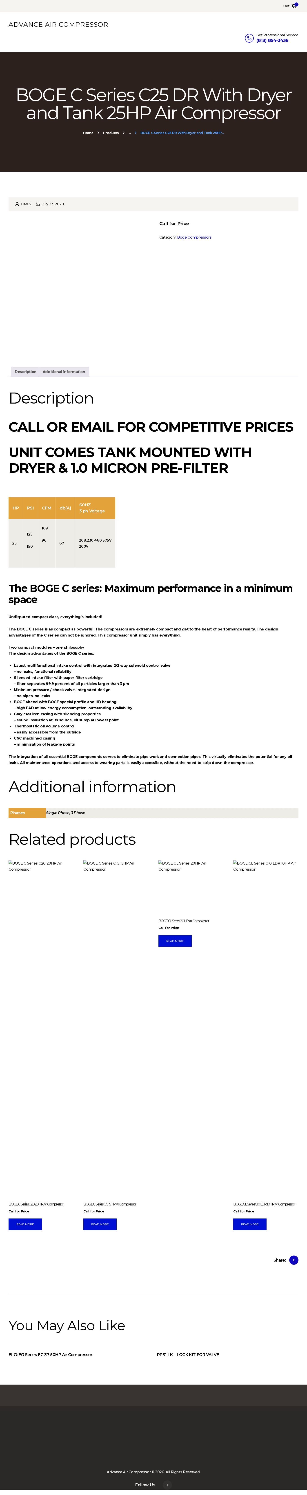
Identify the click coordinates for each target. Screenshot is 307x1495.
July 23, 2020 (53, 204)
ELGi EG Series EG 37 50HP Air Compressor (50, 1354)
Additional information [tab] (64, 372)
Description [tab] (25, 372)
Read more (25, 1224)
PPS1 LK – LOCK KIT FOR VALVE (188, 1354)
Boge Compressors (194, 237)
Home (88, 133)
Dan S (26, 204)
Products (111, 133)
